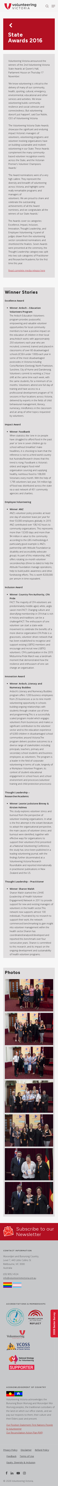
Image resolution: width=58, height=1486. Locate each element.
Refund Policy (42, 1449)
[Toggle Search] (47, 6)
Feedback (11, 1456)
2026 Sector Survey (54, 1323)
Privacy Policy (10, 1449)
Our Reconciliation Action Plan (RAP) (24, 1432)
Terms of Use (27, 1456)
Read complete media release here (26, 270)
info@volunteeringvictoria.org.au (19, 1278)
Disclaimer (26, 1449)
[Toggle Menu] (53, 6)
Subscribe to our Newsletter (35, 1231)
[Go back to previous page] (10, 25)
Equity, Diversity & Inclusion (20, 1462)
